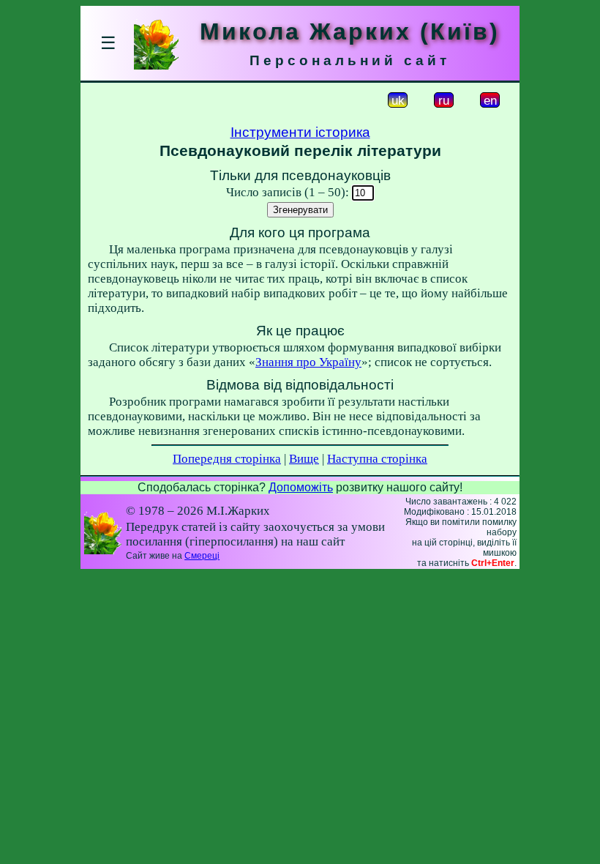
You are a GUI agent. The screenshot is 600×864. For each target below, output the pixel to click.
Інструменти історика (300, 132)
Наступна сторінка (377, 459)
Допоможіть (301, 487)
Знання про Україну (308, 362)
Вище (304, 459)
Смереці (202, 556)
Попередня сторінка (227, 459)
